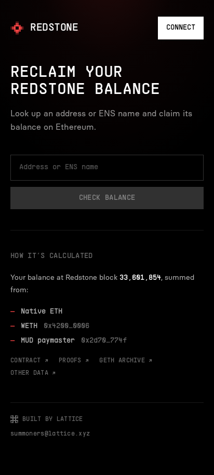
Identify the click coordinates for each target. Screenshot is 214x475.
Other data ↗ (33, 373)
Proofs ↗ (74, 361)
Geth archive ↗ (125, 361)
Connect (180, 27)
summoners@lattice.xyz (50, 434)
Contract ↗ (29, 361)
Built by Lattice (52, 419)
